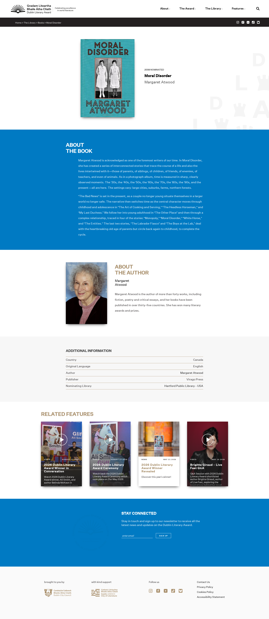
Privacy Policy (205, 587)
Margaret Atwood (159, 82)
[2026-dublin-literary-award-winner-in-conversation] (61, 454)
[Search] (258, 9)
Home (18, 22)
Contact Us (203, 582)
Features (238, 8)
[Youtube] (248, 22)
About (164, 8)
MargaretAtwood (122, 283)
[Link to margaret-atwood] (86, 292)
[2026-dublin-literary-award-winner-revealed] (158, 454)
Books (41, 22)
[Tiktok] (253, 22)
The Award (186, 8)
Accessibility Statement (211, 597)
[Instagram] (237, 22)
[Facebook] (243, 22)
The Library (213, 8)
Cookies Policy (205, 592)
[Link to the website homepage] (43, 9)
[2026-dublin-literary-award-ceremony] (110, 454)
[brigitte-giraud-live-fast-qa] (207, 454)
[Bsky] (258, 22)
